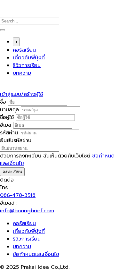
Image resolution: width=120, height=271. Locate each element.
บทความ (22, 73)
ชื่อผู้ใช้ (8, 117)
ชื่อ (4, 102)
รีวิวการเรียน (27, 65)
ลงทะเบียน (12, 171)
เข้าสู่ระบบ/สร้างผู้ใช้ (21, 94)
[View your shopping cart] (3, 86)
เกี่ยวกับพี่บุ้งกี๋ (29, 58)
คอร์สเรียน (24, 50)
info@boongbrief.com (27, 211)
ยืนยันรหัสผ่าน (15, 140)
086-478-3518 (18, 195)
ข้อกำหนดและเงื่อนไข (36, 254)
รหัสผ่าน (10, 133)
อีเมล (6, 125)
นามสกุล (10, 110)
